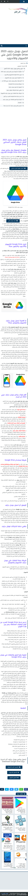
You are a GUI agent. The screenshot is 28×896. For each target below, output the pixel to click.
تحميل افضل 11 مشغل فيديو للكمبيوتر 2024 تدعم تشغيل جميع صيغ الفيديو (20, 865)
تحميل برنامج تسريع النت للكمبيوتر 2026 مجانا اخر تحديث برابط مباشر (7, 847)
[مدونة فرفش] (14, 9)
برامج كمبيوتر (23, 63)
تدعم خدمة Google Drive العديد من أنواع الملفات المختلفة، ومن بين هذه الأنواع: (13, 96)
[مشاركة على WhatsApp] (21, 789)
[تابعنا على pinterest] (1, 1)
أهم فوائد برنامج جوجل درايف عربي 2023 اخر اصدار (12, 81)
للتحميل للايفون (13, 778)
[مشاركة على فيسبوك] (26, 789)
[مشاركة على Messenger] (12, 789)
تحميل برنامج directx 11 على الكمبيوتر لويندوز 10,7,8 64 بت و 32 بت (7, 829)
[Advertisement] (14, 30)
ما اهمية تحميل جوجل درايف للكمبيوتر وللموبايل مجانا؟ (14, 78)
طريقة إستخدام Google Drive (15, 84)
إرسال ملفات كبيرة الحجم (16, 285)
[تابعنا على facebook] (7, 1)
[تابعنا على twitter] (4, 1)
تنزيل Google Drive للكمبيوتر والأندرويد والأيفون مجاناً (13, 75)
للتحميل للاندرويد (13, 772)
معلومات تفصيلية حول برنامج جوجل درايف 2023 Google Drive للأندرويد (12, 72)
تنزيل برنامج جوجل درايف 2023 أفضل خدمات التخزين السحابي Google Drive (14, 68)
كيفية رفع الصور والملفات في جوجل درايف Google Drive (13, 100)
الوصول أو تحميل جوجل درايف (15, 87)
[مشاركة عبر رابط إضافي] (2, 789)
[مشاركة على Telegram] (16, 789)
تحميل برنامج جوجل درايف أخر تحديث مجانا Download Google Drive (13, 106)
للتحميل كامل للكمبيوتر (13, 767)
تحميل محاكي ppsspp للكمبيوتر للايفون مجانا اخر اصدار (20, 829)
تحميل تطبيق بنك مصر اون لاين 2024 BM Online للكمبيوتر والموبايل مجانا (7, 810)
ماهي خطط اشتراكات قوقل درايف (14, 90)
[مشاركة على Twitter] (7, 789)
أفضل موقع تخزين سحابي (17, 168)
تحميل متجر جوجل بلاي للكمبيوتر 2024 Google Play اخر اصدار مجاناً (21, 810)
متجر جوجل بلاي (12, 221)
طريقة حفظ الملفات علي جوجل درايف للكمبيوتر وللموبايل (12, 93)
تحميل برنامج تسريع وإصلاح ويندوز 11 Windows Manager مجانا (8, 865)
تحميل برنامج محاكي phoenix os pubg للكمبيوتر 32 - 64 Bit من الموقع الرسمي (20, 847)
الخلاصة (20, 103)
